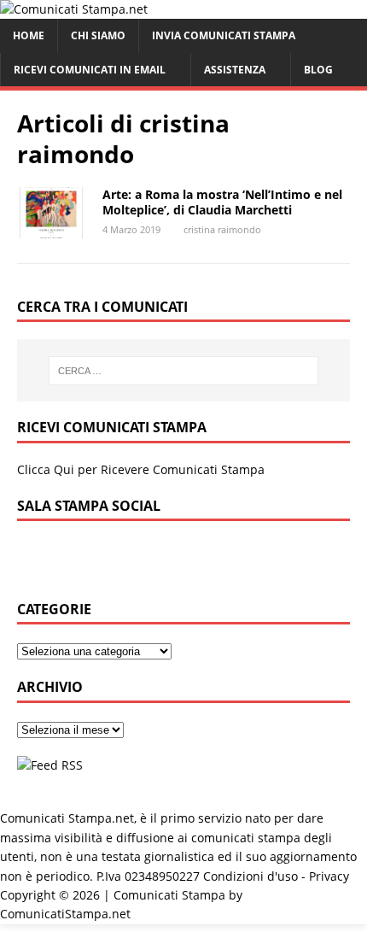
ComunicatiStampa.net (65, 914)
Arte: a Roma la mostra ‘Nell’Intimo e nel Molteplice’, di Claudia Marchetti (222, 202)
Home (28, 35)
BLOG (318, 69)
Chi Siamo (98, 35)
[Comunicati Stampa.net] (74, 9)
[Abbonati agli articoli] (50, 765)
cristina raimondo (222, 229)
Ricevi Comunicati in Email (90, 69)
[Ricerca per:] (184, 370)
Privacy (329, 876)
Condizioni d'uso (250, 876)
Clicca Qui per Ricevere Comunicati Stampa (141, 469)
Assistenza (234, 69)
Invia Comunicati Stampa (223, 35)
